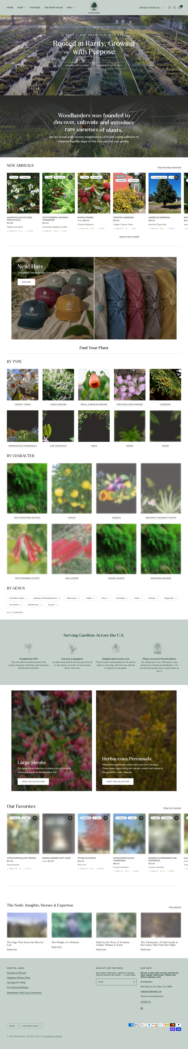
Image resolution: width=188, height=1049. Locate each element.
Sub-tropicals (58, 446)
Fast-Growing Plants (27, 578)
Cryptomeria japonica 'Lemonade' (55, 218)
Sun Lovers (71, 578)
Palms (165, 446)
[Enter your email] (134, 982)
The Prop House (53, 7)
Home (10, 7)
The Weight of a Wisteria (65, 942)
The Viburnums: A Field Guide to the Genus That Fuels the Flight (159, 943)
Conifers (165, 404)
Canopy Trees (23, 404)
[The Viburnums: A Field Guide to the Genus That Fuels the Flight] (161, 925)
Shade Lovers (116, 578)
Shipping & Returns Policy (18, 977)
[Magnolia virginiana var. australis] (165, 833)
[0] (179, 7)
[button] (77, 65)
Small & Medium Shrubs (94, 404)
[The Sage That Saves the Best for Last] (27, 925)
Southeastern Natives (27, 517)
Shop (20, 7)
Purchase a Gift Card (16, 973)
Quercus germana (159, 217)
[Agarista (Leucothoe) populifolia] (23, 193)
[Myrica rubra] (94, 193)
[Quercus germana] (165, 193)
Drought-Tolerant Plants (161, 517)
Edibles (116, 517)
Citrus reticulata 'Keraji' (21, 858)
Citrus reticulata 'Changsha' (123, 859)
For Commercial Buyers (17, 987)
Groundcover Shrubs (130, 404)
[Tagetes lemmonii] (129, 193)
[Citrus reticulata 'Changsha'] (129, 833)
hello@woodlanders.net (151, 991)
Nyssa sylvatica (87, 858)
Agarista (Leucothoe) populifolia (19, 218)
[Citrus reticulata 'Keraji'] (23, 833)
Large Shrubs (58, 404)
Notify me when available (129, 237)
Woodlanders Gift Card (56, 858)
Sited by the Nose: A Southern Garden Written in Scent (113, 943)
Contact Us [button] (146, 1001)
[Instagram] (144, 1009)
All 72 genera (15, 612)
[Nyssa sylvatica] (94, 833)
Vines (94, 446)
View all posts (175, 907)
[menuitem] (11, 8)
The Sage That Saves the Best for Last (25, 943)
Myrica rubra (85, 217)
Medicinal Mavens (161, 578)
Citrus (72, 517)
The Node (34, 7)
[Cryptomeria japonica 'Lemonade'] (58, 193)
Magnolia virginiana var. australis (163, 859)
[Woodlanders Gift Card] (58, 833)
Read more (12, 949)
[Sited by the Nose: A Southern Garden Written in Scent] (116, 925)
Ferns (129, 446)
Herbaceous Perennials (23, 446)
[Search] (174, 7)
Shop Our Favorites (172, 808)
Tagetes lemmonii (123, 217)
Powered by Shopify (53, 1036)
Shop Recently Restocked (169, 167)
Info (69, 7)
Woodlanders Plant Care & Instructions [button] (24, 992)
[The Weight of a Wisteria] (71, 925)
